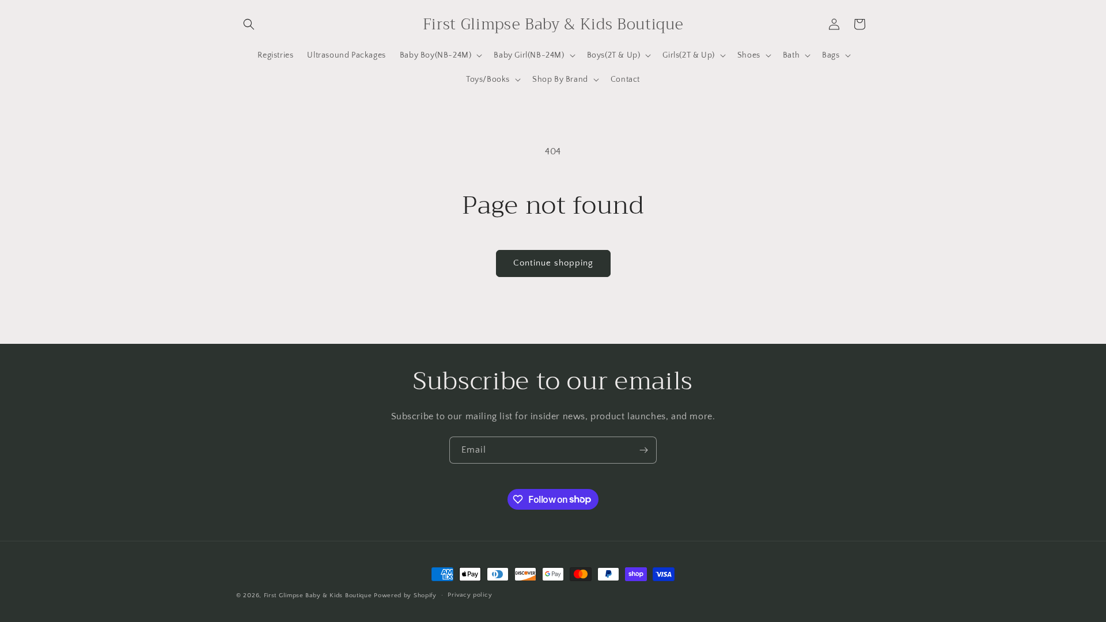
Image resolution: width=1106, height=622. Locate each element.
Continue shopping (553, 263)
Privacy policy (470, 594)
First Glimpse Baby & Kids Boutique (318, 595)
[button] (249, 24)
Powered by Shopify (405, 595)
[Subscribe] (643, 450)
